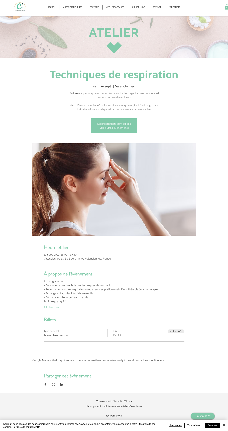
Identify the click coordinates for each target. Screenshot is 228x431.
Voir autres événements (114, 127)
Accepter (212, 425)
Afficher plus (51, 307)
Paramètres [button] (175, 425)
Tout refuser (193, 425)
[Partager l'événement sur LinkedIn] (61, 384)
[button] (94, 7)
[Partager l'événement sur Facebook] (45, 384)
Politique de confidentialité (26, 426)
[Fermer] (224, 425)
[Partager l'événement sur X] (53, 384)
